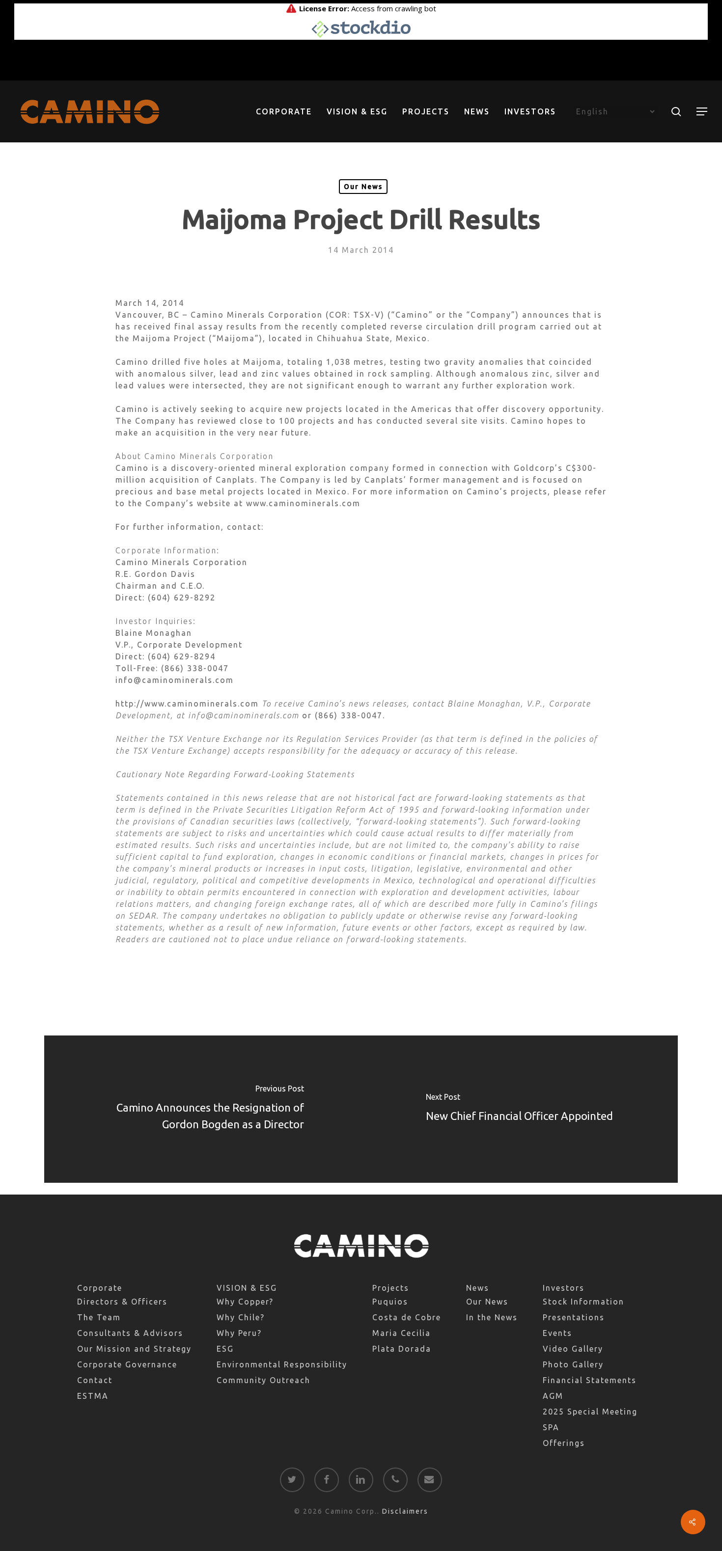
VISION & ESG (247, 1287)
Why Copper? (245, 1301)
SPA (551, 1427)
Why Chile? (241, 1317)
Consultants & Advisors (130, 1333)
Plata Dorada (401, 1348)
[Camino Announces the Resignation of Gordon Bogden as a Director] (202, 1109)
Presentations (574, 1317)
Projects (390, 1287)
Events (557, 1333)
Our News (363, 186)
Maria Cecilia (401, 1333)
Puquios (390, 1301)
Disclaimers (405, 1511)
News (477, 1287)
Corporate (99, 1287)
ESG (225, 1348)
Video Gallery (573, 1348)
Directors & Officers (122, 1301)
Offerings (564, 1443)
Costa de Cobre (406, 1317)
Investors (563, 1287)
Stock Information (583, 1301)
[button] (702, 112)
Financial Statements (590, 1380)
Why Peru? (239, 1333)
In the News (492, 1317)
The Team (99, 1317)
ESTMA (93, 1395)
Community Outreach (263, 1380)
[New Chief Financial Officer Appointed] (519, 1109)
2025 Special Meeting (590, 1411)
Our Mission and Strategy (134, 1348)
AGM (553, 1395)
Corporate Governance (127, 1364)
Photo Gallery (573, 1364)
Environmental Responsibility (282, 1364)
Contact (94, 1380)
